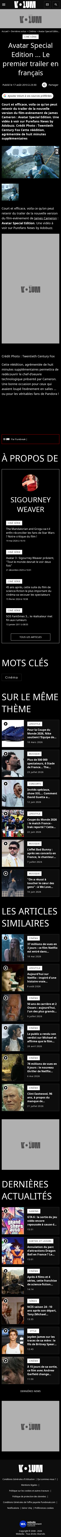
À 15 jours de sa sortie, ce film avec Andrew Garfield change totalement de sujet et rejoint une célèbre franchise (42, 1376)
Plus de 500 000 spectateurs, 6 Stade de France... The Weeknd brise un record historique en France (41, 769)
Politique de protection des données (29, 1496)
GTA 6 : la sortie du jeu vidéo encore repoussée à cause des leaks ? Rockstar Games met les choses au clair (42, 1226)
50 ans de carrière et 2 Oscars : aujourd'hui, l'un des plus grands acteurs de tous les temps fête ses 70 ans (42, 1011)
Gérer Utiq (27, 1508)
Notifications (13, 1508)
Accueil (5, 31)
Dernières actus (18, 31)
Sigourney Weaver (31, 504)
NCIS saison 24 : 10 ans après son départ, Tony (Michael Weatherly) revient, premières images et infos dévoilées (41, 1316)
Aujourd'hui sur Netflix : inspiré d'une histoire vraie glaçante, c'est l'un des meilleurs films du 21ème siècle (42, 983)
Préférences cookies (44, 1508)
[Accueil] (25, 4)
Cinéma (32, 31)
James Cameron (45, 218)
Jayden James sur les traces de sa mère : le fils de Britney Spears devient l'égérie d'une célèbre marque (41, 1344)
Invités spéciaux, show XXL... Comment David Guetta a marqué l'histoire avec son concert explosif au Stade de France (42, 799)
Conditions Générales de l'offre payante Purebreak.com (29, 1502)
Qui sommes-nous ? (46, 1479)
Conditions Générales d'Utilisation (19, 1479)
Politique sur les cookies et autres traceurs (29, 1490)
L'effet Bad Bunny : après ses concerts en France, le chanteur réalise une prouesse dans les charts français (41, 859)
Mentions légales (29, 1485)
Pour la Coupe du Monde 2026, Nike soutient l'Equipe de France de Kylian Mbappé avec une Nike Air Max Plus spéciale (40, 741)
